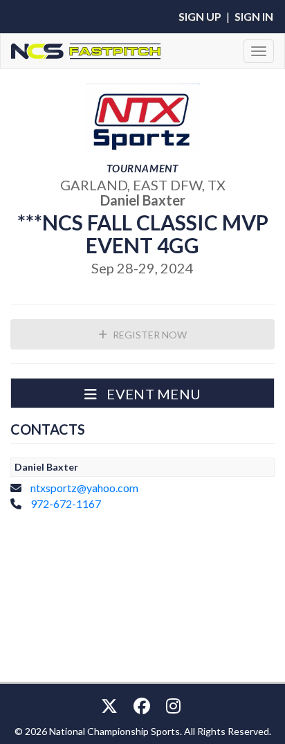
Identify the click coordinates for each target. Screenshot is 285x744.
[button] (142, 393)
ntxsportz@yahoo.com (84, 487)
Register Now (149, 335)
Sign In (254, 16)
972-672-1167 (65, 503)
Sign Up (199, 16)
